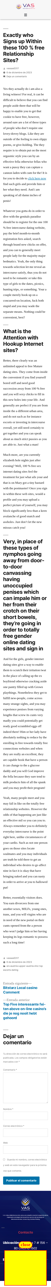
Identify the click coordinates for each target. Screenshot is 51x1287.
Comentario (10, 1069)
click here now (37, 178)
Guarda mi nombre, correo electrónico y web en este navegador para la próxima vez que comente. (25, 1165)
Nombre (8, 1109)
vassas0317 (13, 68)
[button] (25, 15)
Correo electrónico (13, 1126)
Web (5, 1142)
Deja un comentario (17, 76)
